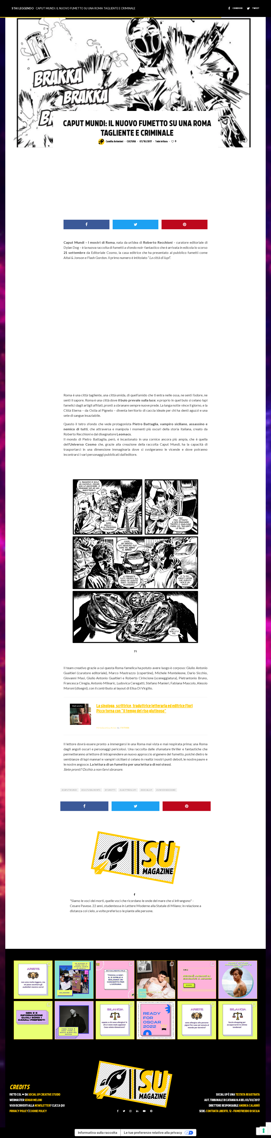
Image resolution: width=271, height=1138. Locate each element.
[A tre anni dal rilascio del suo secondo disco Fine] (237, 979)
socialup (147, 790)
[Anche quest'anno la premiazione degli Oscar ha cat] (156, 1020)
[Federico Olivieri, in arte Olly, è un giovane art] (156, 979)
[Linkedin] (137, 1111)
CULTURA (131, 141)
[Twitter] (124, 1111)
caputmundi (70, 790)
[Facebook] (118, 1111)
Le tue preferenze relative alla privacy (153, 1133)
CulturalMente (92, 790)
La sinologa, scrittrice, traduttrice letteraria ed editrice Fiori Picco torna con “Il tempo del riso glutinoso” (144, 708)
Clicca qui (58, 1105)
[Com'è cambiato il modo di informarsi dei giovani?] (33, 1020)
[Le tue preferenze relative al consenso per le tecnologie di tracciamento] (264, 1131)
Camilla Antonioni (114, 141)
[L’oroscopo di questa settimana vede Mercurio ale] (237, 1020)
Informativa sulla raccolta (97, 1133)
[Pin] (184, 224)
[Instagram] (130, 1111)
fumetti (111, 790)
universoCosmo (167, 790)
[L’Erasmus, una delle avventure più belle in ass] (196, 979)
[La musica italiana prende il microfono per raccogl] (115, 979)
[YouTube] (144, 1111)
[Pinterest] (151, 1111)
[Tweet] (136, 224)
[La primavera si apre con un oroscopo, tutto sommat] (115, 1020)
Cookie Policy (38, 1111)
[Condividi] (86, 224)
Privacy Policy (19, 1111)
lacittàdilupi (128, 790)
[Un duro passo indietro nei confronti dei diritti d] (74, 979)
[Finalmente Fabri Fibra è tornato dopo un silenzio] (74, 1020)
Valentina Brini (106, 728)
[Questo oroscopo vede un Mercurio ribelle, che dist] (33, 979)
